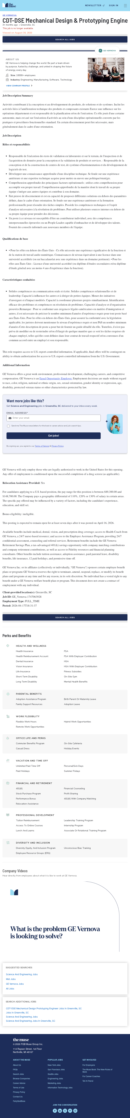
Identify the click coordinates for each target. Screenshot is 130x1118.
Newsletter (93, 5)
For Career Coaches (91, 1076)
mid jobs (11, 979)
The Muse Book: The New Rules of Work (97, 1070)
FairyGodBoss (19, 1101)
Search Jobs (18, 1074)
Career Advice (19, 1083)
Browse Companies (21, 1078)
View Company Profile (18, 85)
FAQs (15, 1069)
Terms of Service (42, 446)
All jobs (10, 988)
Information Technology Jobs (60, 1087)
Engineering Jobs (55, 1078)
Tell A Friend (87, 1080)
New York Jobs (54, 1065)
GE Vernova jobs (15, 983)
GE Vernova (10, 15)
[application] (65, 916)
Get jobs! (53, 435)
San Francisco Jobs (56, 1069)
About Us (17, 1065)
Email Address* (17, 412)
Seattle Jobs (53, 1074)
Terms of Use (18, 1087)
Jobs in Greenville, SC (17, 1012)
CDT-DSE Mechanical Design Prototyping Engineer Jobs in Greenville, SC (44, 1008)
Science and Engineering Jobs (22, 1016)
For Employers (88, 1065)
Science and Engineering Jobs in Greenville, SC (30, 1020)
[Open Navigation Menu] (125, 5)
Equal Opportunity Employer (55, 378)
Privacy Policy (58, 446)
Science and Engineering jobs (22, 974)
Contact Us (18, 1096)
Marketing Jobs (54, 1083)
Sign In (113, 5)
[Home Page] (10, 5)
